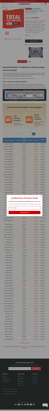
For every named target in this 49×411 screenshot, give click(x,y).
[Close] (41, 196)
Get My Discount (24, 212)
